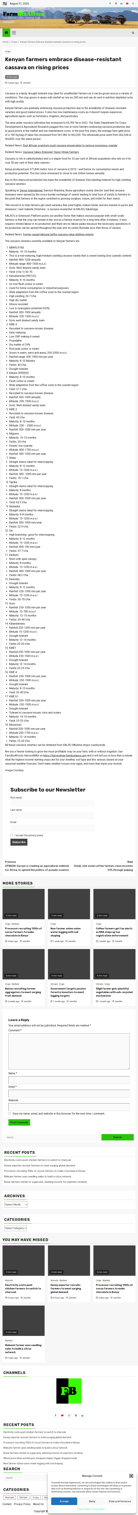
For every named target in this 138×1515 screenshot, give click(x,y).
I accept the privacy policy (28, 835)
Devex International (31, 190)
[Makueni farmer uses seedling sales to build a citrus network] (24, 1321)
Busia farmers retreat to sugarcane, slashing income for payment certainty (45, 1181)
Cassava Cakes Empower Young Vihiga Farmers (51, 152)
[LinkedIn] (82, 1415)
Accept (64, 1501)
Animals (9, 1280)
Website (13, 1100)
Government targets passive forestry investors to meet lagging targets (68, 992)
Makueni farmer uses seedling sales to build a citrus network (38, 1176)
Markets (15, 924)
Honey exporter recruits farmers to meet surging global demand (39, 1165)
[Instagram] (69, 1415)
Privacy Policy (84, 1509)
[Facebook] (55, 1415)
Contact (7, 1504)
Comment (15, 1030)
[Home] (6, 32)
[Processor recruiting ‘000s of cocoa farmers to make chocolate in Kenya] (114, 1260)
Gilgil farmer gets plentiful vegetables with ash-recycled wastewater (114, 992)
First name (16, 797)
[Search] (133, 32)
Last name (16, 810)
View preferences (120, 1501)
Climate (54, 984)
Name (12, 1073)
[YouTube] (62, 1415)
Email (13, 822)
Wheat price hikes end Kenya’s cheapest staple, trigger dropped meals (40, 1458)
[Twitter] (75, 1415)
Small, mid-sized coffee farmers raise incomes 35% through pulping (103, 866)
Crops (7, 51)
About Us (38, 1504)
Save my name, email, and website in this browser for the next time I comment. (59, 1113)
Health (47, 1497)
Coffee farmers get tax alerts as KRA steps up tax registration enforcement (114, 932)
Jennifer (27, 83)
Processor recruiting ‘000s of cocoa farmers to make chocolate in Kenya (23, 932)
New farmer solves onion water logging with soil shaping (65, 932)
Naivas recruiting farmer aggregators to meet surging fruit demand (23, 992)
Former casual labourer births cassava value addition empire (58, 234)
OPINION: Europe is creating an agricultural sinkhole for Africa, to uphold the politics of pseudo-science (37, 866)
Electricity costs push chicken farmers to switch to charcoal (38, 1160)
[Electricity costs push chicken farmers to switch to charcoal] (24, 1260)
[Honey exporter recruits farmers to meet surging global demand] (69, 1260)
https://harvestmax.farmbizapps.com (65, 755)
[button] (131, 1476)
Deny (92, 1501)
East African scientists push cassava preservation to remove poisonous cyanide (70, 145)
